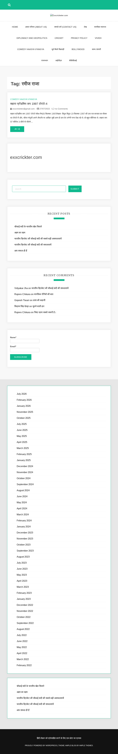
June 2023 (22, 569)
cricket (59, 38)
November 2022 (25, 611)
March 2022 (23, 659)
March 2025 (23, 448)
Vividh (98, 38)
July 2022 (22, 635)
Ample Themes (86, 746)
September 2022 (25, 623)
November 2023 (25, 538)
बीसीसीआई (73, 60)
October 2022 (24, 617)
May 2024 (22, 502)
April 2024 (22, 508)
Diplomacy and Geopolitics (32, 38)
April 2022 (22, 653)
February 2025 (24, 454)
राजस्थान (44, 60)
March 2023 (23, 587)
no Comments (61, 109)
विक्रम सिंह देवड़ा (21, 306)
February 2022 (24, 665)
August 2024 (23, 490)
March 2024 (23, 514)
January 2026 (24, 406)
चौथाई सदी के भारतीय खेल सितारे (28, 226)
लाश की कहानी (39, 300)
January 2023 (24, 599)
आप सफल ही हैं (20, 250)
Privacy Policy (79, 38)
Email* (13, 346)
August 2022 (23, 629)
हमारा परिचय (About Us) (36, 27)
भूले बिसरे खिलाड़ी (58, 49)
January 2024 (24, 526)
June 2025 (22, 430)
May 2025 (22, 436)
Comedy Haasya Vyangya (30, 49)
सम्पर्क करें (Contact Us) (65, 27)
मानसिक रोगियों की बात (43, 294)
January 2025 (24, 460)
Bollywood (78, 49)
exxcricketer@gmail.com (23, 109)
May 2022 (22, 647)
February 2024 (24, 520)
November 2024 (25, 472)
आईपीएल (58, 60)
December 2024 (25, 466)
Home (15, 27)
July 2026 (22, 394)
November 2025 (25, 412)
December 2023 (25, 532)
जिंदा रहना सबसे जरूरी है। (45, 312)
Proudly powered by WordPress (41, 746)
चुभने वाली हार (38, 306)
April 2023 (22, 581)
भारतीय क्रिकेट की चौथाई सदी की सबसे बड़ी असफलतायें (38, 238)
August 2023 (23, 557)
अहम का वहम (19, 232)
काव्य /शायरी (96, 49)
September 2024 (25, 484)
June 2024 (22, 496)
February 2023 (24, 593)
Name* (13, 337)
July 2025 (22, 424)
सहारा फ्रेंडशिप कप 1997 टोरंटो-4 (28, 103)
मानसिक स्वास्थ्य (100, 27)
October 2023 (24, 544)
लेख (85, 27)
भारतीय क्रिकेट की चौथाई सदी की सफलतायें (32, 244)
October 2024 (24, 478)
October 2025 (24, 418)
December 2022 (25, 605)
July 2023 (22, 563)
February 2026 (24, 400)
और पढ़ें (17, 129)
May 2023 (22, 575)
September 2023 (25, 550)
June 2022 (22, 641)
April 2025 (22, 442)
